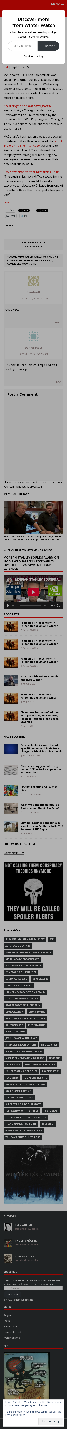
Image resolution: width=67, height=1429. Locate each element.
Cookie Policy (18, 1414)
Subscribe (48, 46)
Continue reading (33, 56)
